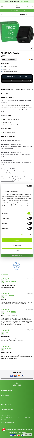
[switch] (29, 218)
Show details (25, 235)
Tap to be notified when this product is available (17, 81)
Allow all (17, 240)
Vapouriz (14, 432)
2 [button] (14, 364)
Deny (17, 250)
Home (2, 14)
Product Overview (7, 89)
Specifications (20, 89)
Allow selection (17, 245)
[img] (5, 279)
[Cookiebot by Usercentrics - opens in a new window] (25, 186)
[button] (30, 59)
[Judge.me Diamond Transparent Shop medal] (16, 265)
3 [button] (17, 364)
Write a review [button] (17, 256)
